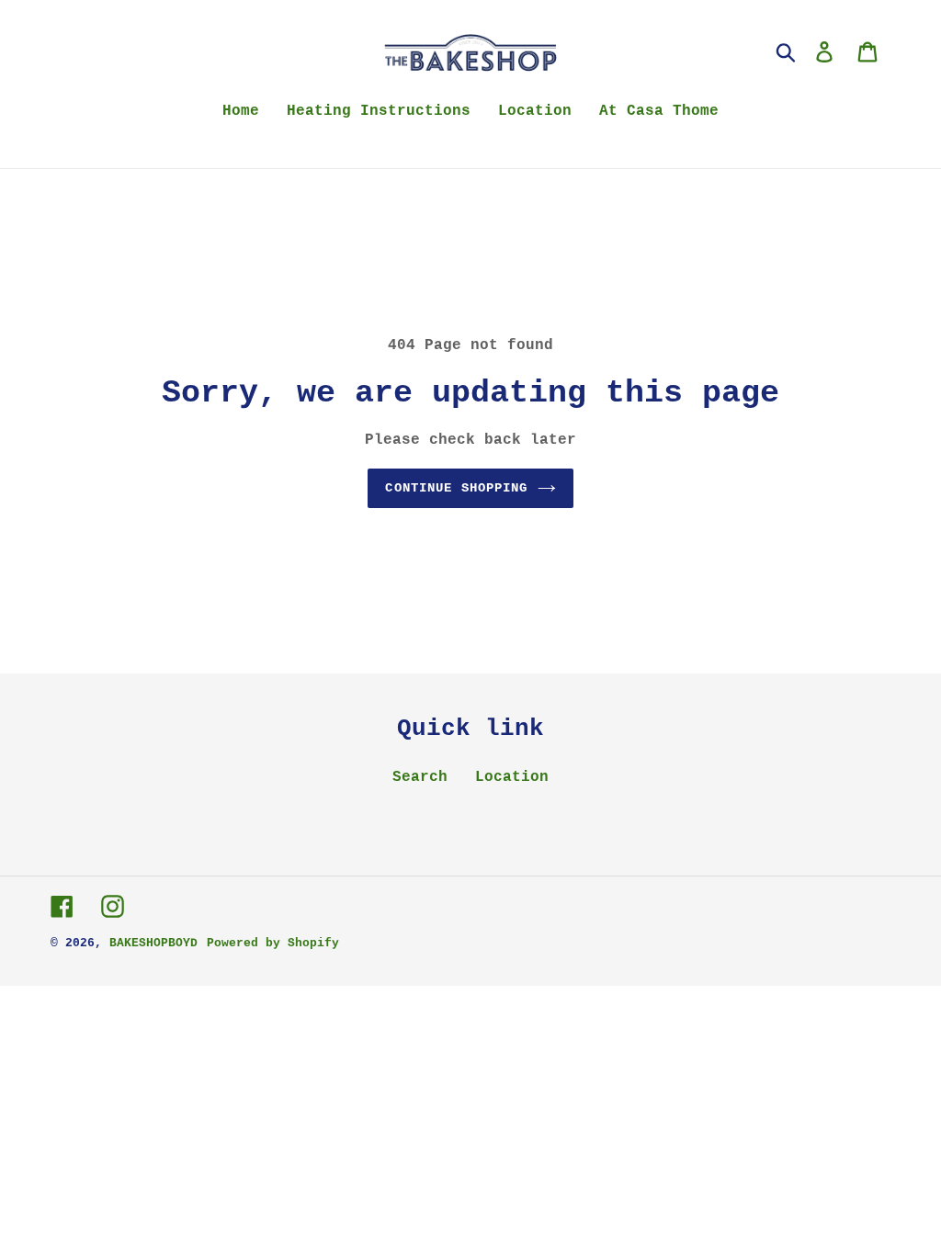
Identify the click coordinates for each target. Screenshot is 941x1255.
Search (420, 777)
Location (512, 777)
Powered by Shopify (273, 943)
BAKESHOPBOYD (153, 943)
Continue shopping (456, 488)
